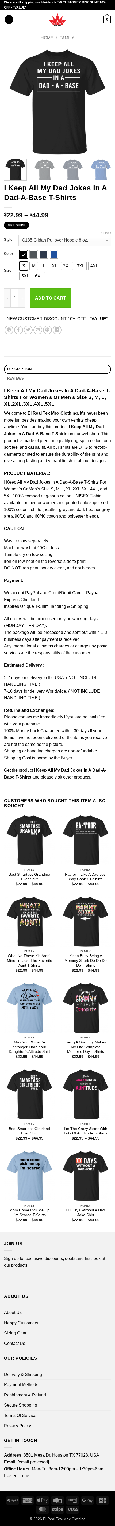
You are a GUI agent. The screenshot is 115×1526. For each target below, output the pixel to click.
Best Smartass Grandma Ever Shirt (29, 876)
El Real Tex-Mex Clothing (64, 1519)
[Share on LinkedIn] (57, 330)
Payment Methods (21, 1384)
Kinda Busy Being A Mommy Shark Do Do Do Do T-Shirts (85, 960)
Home (47, 38)
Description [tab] (19, 369)
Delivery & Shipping (23, 1374)
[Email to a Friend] (37, 330)
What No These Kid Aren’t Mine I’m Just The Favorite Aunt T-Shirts (29, 960)
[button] (9, 19)
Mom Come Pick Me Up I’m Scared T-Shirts (29, 1212)
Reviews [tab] (15, 378)
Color (8, 254)
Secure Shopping (20, 1405)
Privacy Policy (17, 1426)
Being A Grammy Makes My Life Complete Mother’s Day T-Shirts (85, 1047)
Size (7, 270)
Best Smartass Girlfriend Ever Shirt (29, 1131)
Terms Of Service (20, 1415)
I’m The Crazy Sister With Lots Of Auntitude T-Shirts (85, 1131)
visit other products (72, 777)
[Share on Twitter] (28, 330)
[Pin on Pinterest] (47, 330)
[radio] (24, 254)
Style (8, 240)
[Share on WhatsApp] (9, 330)
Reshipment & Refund (25, 1395)
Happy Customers (21, 1323)
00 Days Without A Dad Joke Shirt (85, 1212)
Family (66, 38)
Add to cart (50, 298)
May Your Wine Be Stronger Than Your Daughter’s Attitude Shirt (29, 1047)
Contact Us (14, 1343)
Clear (106, 232)
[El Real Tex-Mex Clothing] (58, 19)
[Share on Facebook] (18, 330)
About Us (13, 1312)
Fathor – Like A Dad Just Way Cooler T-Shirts (85, 876)
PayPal (32, 593)
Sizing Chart (16, 1333)
